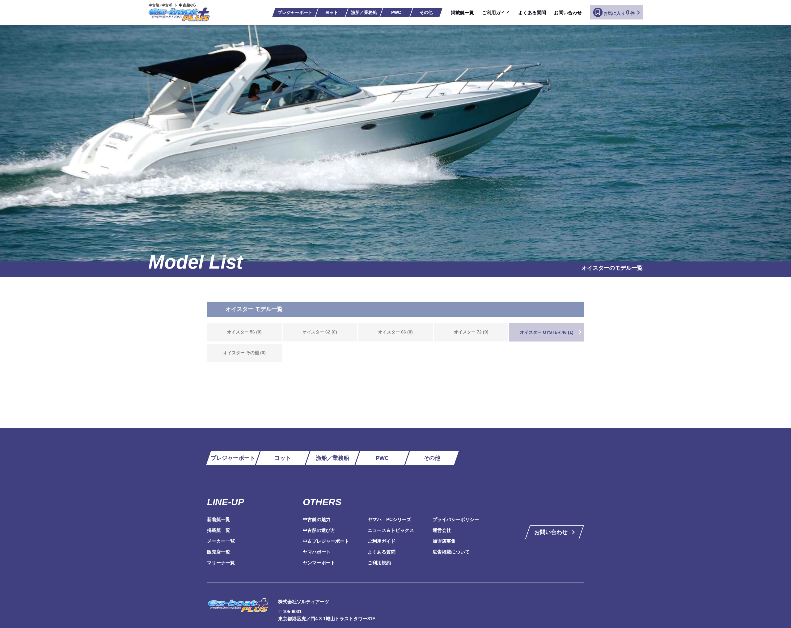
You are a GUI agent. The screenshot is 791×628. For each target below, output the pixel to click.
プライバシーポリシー (456, 519)
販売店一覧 (218, 551)
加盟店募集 (444, 541)
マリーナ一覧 (221, 562)
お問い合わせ (568, 12)
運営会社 (442, 530)
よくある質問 (532, 12)
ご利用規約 (379, 562)
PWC (396, 12)
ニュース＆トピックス (391, 530)
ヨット (331, 12)
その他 (426, 12)
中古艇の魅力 (317, 519)
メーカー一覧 (221, 541)
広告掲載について (451, 551)
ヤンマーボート (319, 562)
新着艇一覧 (218, 519)
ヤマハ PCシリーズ (389, 519)
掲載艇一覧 (462, 12)
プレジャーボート (295, 12)
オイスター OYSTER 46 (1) (546, 332)
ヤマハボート (317, 551)
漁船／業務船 (364, 12)
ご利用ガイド (496, 12)
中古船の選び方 (319, 530)
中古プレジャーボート (326, 541)
